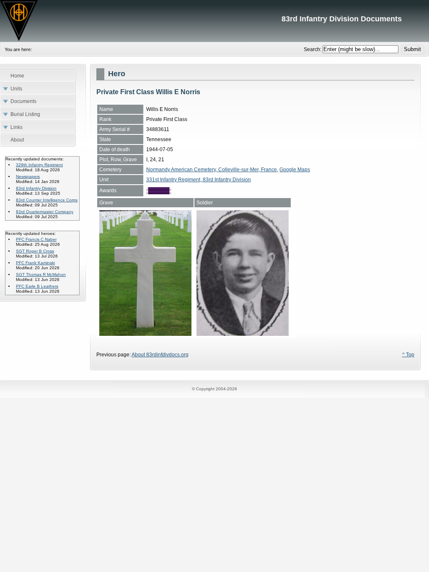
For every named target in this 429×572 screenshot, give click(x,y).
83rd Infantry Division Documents (214, 21)
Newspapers (28, 176)
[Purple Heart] (158, 193)
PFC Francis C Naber (36, 239)
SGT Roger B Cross (35, 251)
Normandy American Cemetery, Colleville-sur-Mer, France (211, 170)
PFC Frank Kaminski (35, 262)
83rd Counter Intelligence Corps (47, 200)
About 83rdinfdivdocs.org (160, 355)
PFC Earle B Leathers (37, 286)
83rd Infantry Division (36, 188)
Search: (313, 49)
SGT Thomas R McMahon (41, 274)
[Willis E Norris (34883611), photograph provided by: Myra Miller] (242, 334)
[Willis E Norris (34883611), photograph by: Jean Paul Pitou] (145, 334)
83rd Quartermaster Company (44, 211)
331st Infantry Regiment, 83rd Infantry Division (198, 180)
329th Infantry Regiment (39, 164)
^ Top (408, 355)
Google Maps (294, 170)
